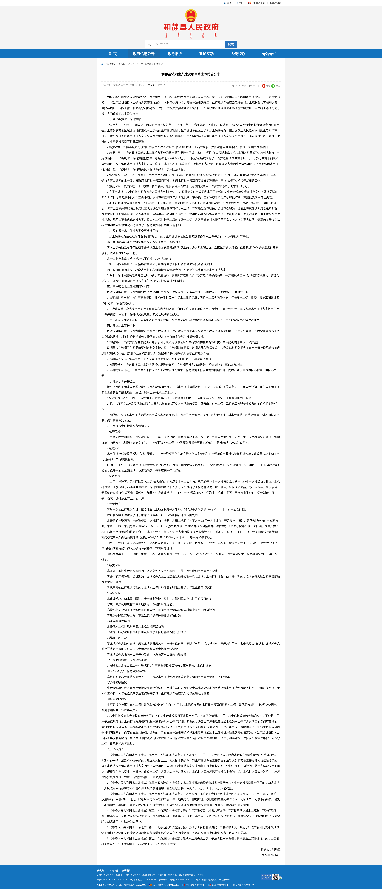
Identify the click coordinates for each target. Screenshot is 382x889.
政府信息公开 (144, 54)
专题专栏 (269, 54)
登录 (229, 3)
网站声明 (114, 870)
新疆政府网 (275, 3)
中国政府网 (259, 3)
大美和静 (238, 54)
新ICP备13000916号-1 (107, 885)
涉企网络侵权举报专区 (243, 885)
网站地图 (126, 870)
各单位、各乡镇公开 (146, 64)
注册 (241, 3)
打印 (238, 86)
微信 (278, 86)
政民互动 (206, 54)
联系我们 (101, 870)
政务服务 (175, 54)
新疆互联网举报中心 (221, 885)
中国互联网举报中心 (195, 885)
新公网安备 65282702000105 (166, 885)
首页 (118, 64)
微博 (268, 86)
